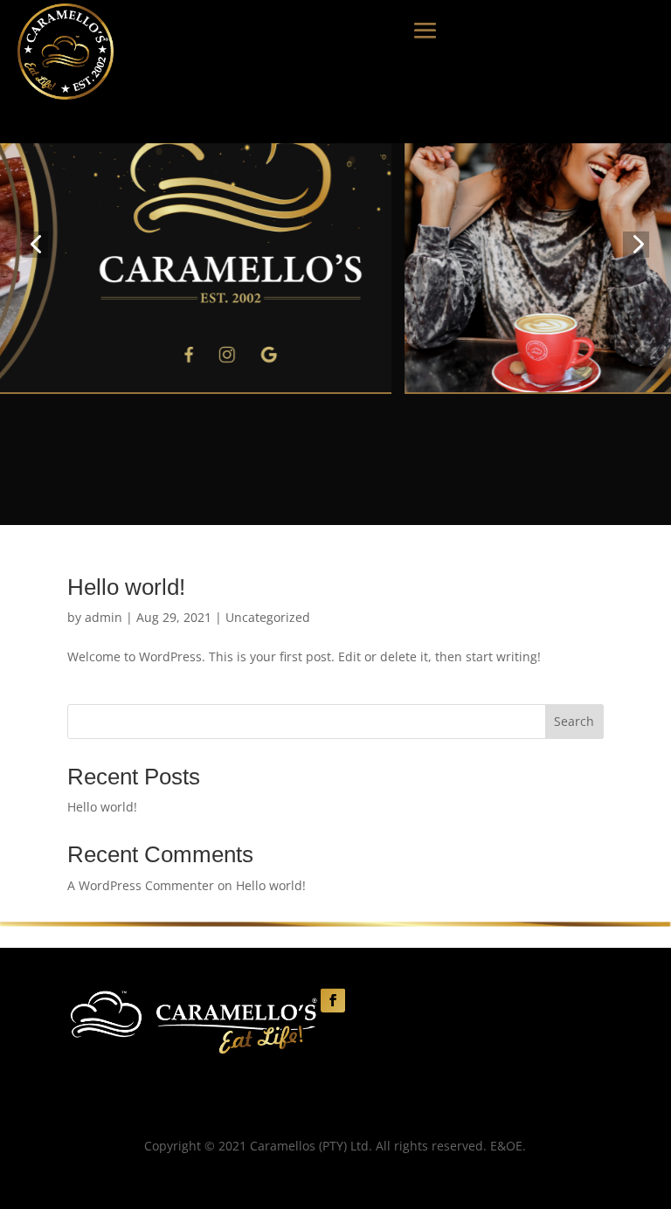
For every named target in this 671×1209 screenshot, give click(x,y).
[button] (35, 244)
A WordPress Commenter (140, 885)
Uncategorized (267, 617)
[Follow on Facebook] (333, 1000)
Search (574, 721)
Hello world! (126, 587)
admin (103, 617)
